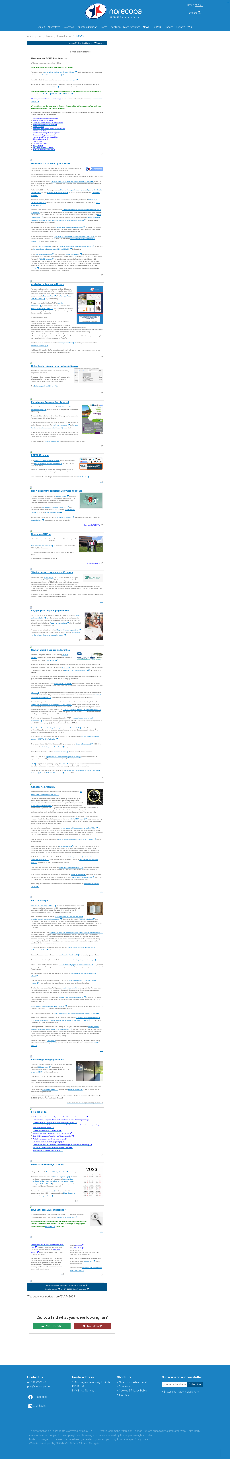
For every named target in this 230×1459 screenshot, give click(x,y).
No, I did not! (94, 1326)
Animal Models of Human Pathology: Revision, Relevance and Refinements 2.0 (55, 728)
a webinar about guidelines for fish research (69, 227)
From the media (38, 145)
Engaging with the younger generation (44, 135)
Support (180, 27)
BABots (62, 764)
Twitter (55, 94)
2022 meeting (50, 660)
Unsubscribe (100, 43)
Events (103, 27)
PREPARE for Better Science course (45, 460)
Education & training (87, 27)
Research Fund (48, 296)
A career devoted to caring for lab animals (46, 1130)
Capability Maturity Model (70, 955)
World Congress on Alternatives (51, 747)
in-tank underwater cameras (40, 805)
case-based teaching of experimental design (79, 960)
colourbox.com (87, 1261)
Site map (124, 1394)
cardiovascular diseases (63, 517)
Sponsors (124, 1386)
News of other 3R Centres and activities (45, 137)
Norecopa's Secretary (38, 346)
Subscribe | (89, 43)
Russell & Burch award (83, 744)
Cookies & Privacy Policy (133, 1390)
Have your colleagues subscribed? (44, 149)
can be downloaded (51, 441)
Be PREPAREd (51, 87)
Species (169, 27)
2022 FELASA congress (53, 773)
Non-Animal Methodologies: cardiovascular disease (49, 128)
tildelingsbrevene (43, 1067)
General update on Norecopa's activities (45, 118)
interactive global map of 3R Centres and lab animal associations (71, 181)
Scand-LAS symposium (61, 683)
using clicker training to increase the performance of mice (75, 839)
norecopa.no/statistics (66, 343)
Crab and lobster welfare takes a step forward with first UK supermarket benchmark (59, 1117)
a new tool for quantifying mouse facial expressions (74, 965)
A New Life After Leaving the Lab (82, 877)
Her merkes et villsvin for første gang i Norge (47, 1142)
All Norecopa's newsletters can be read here (45, 99)
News (146, 27)
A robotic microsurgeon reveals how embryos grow (49, 1139)
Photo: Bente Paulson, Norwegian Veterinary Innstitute (83, 1103)
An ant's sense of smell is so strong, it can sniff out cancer (51, 1133)
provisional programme (60, 425)
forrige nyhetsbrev (74, 1089)
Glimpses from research (40, 139)
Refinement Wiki (44, 246)
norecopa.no (34, 36)
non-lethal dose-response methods (70, 867)
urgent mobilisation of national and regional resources (62, 757)
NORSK (190, 5)
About (41, 27)
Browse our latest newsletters (181, 1391)
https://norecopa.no (51, 1289)
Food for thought (38, 141)
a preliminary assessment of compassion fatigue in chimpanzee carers (75, 1013)
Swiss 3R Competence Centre (40, 308)
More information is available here (41, 546)
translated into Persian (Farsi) (56, 192)
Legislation (115, 27)
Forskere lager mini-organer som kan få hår (46, 1150)
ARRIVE (33, 268)
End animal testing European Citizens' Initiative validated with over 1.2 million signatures (60, 1120)
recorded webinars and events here (50, 75)
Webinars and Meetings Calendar (43, 147)
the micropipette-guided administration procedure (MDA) (78, 828)
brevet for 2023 (36, 1072)
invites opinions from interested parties (76, 670)
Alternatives (54, 27)
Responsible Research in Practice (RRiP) (46, 463)
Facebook (46, 94)
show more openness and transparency (71, 997)
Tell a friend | (82, 43)
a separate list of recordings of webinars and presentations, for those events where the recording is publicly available (52, 1181)
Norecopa (78, 1245)
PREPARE (157, 27)
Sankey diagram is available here (44, 386)
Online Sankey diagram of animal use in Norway (48, 122)
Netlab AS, (62, 1443)
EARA (33, 764)
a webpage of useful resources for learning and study (75, 246)
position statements (69, 988)
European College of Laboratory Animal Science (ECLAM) (51, 249)
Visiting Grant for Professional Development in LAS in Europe (50, 704)
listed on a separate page (61, 1177)
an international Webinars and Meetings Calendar (59, 72)
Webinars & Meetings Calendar (55, 1172)
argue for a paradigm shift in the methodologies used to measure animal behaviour (75, 932)
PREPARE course (38, 126)
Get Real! (50, 1040)
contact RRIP (82, 477)
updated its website (77, 874)
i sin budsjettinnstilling (48, 1089)
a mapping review (64, 846)
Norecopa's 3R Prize (39, 131)
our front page (70, 80)
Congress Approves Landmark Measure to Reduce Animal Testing (53, 1122)
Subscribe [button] (195, 1384)
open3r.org (47, 578)
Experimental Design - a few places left (45, 124)
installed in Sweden (59, 752)
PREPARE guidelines (45, 259)
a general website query (52, 512)
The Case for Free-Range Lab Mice (42, 906)
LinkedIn (67, 94)
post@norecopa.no (80, 1289)
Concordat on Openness (44, 254)
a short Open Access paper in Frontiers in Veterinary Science (73, 236)
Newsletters (64, 36)
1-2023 (80, 36)
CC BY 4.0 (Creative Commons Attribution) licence (113, 1430)
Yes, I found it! (53, 1326)
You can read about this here (66, 1217)
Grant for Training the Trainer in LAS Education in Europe (80, 709)
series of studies (61, 496)
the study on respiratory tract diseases (54, 507)
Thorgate (94, 1443)
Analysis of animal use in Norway (43, 120)
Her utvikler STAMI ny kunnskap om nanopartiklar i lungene (51, 1147)
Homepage (71, 43)
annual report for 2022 (72, 254)
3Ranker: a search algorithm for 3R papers (46, 133)
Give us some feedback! (133, 1382)
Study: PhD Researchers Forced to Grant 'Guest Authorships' (52, 1136)
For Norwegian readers (40, 143)
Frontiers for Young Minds (58, 623)
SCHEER (65, 667)
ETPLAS (33, 692)
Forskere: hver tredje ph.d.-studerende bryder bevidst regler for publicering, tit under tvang (61, 1144)
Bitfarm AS (76, 1443)
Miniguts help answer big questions (67, 630)
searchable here (36, 520)
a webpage (50, 1191)
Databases (68, 27)
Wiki (189, 27)
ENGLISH (199, 5)
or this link (48, 1226)
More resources (131, 27)
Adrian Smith (78, 1248)
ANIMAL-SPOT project (77, 819)
